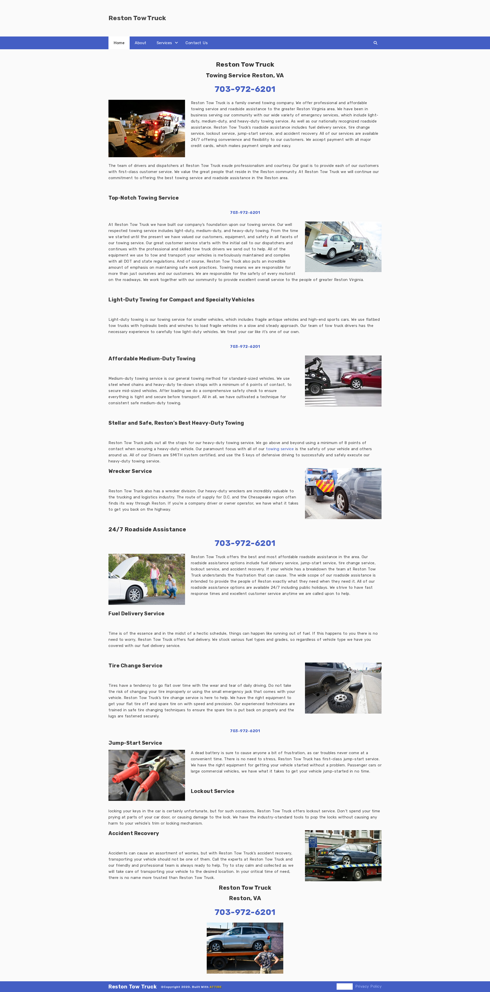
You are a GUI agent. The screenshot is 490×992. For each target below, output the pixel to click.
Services (164, 43)
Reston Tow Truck (132, 987)
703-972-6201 (245, 212)
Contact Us (197, 43)
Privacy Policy (368, 986)
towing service (280, 449)
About (140, 43)
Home (119, 43)
